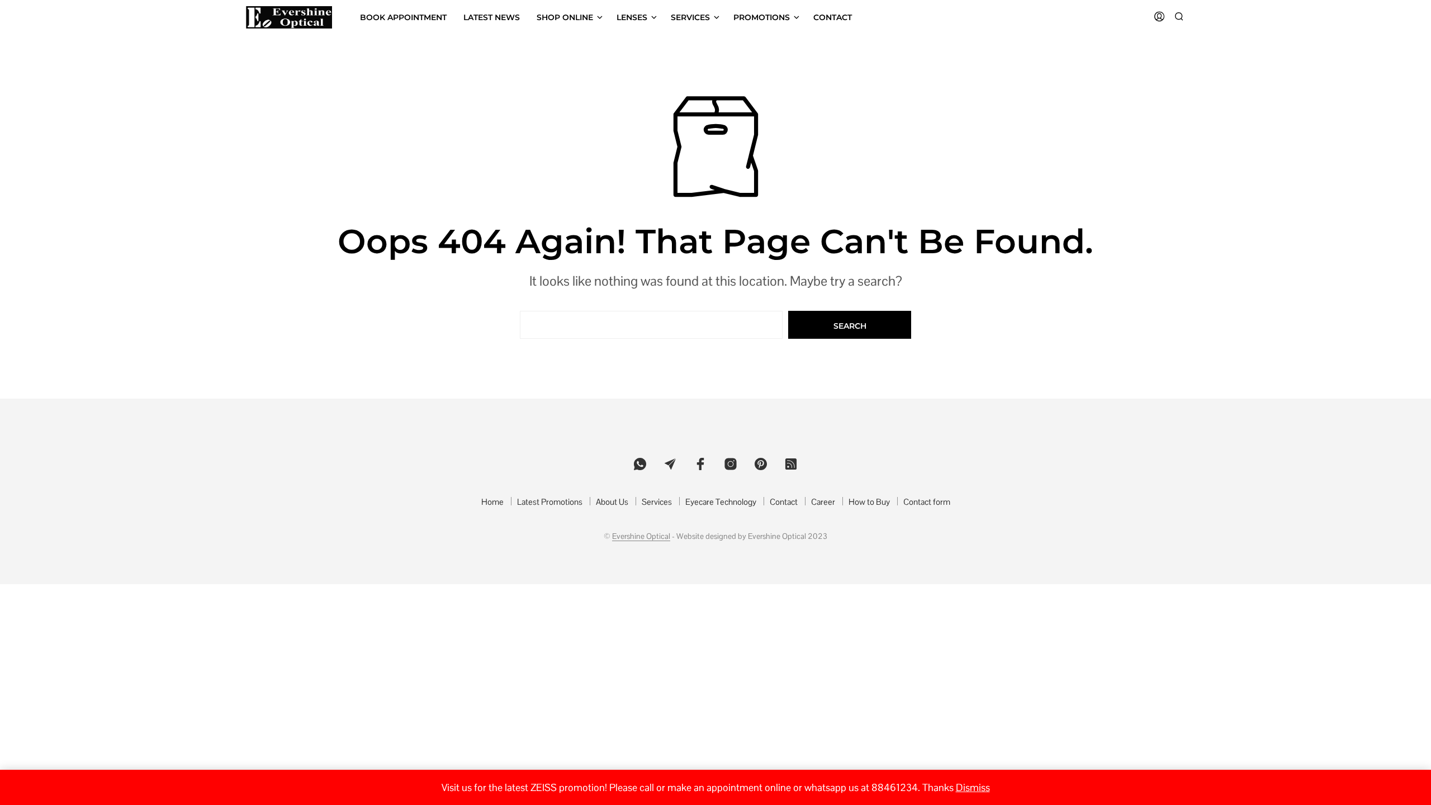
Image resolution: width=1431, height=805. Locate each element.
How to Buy (869, 501)
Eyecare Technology (720, 501)
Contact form (926, 501)
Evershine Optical (641, 536)
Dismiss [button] (973, 787)
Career (823, 501)
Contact (832, 17)
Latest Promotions (549, 501)
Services (690, 17)
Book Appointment (403, 17)
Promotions (761, 17)
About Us (612, 501)
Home (492, 501)
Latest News (491, 17)
